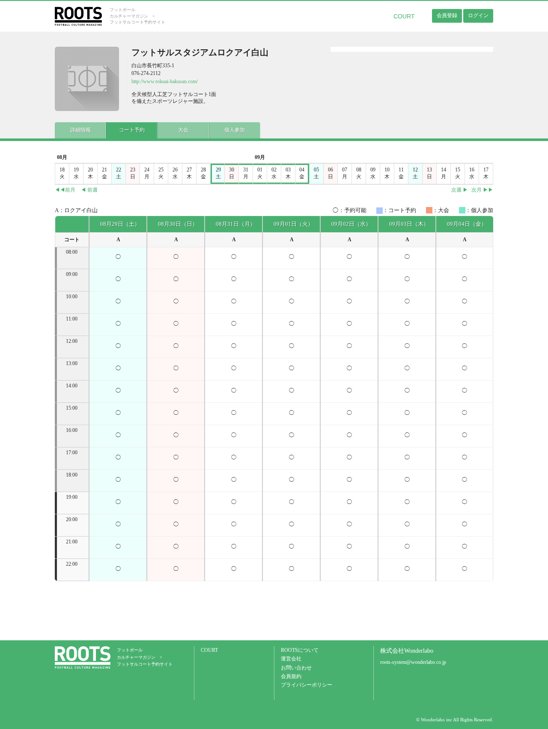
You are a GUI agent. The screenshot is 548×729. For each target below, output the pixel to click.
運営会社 (291, 659)
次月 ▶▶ (482, 190)
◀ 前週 (89, 190)
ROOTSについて (300, 650)
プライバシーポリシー (306, 685)
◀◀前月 (65, 190)
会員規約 (291, 676)
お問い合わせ (296, 668)
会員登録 (447, 15)
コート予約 (132, 130)
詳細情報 (80, 130)
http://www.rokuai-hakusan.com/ (164, 81)
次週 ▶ (459, 190)
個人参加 (234, 130)
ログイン (478, 15)
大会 (183, 130)
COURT (404, 16)
